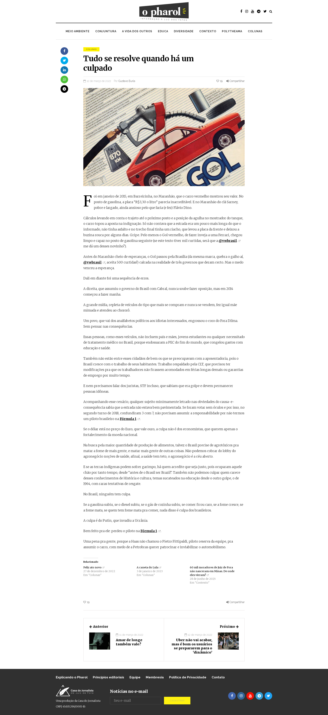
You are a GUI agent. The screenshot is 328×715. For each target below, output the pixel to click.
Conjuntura (105, 31)
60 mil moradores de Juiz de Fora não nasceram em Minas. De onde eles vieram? (212, 571)
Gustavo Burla (126, 81)
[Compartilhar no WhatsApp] (64, 79)
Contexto (207, 31)
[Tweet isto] (64, 60)
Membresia (155, 677)
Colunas (255, 31)
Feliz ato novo (92, 567)
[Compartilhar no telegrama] (64, 89)
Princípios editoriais (108, 677)
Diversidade (184, 31)
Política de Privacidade (187, 677)
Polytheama (232, 31)
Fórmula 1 (128, 419)
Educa (163, 31)
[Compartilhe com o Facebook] (64, 51)
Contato (218, 677)
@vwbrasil (228, 241)
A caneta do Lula (147, 567)
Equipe (134, 677)
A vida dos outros (137, 31)
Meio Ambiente (78, 31)
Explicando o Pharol (72, 677)
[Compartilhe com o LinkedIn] (64, 70)
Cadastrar (177, 700)
